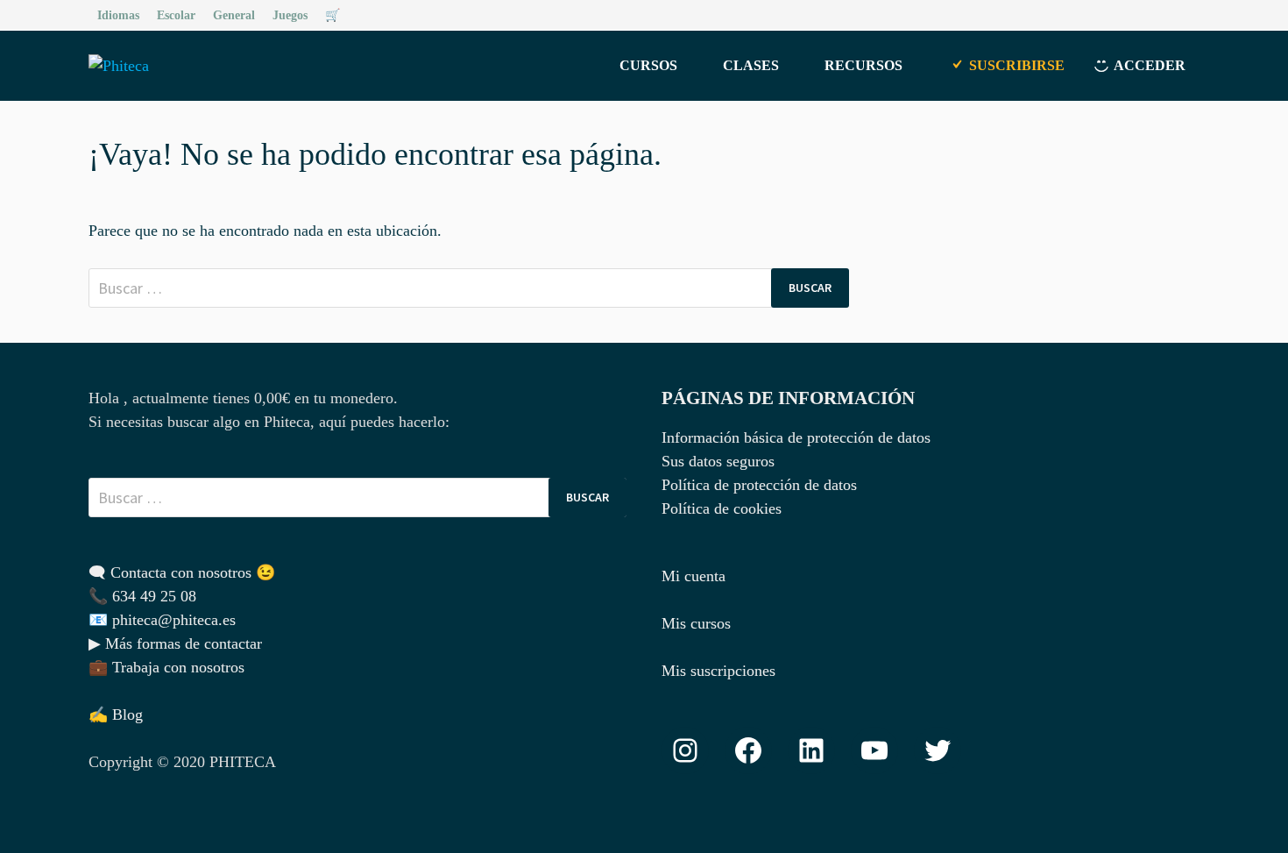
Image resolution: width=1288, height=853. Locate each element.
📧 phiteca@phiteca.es (162, 620)
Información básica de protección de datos (796, 437)
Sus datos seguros (718, 461)
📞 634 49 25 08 (142, 596)
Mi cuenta (693, 576)
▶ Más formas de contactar (175, 643)
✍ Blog (115, 714)
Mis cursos (696, 623)
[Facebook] (1169, 14)
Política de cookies (722, 508)
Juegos (290, 15)
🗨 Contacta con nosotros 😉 (181, 572)
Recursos (863, 65)
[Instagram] (1190, 14)
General (234, 15)
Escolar (176, 15)
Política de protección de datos (759, 485)
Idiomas (118, 15)
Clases (751, 65)
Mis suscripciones (718, 670)
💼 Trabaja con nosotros (166, 667)
